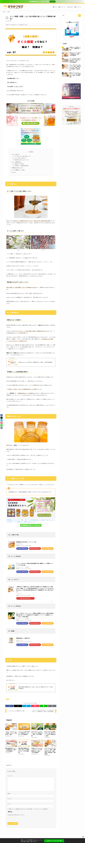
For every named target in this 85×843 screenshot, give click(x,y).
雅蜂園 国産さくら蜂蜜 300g (23, 638)
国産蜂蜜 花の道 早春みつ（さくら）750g (26, 542)
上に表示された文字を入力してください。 (16, 814)
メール (9, 798)
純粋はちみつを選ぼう (19, 163)
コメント (9, 775)
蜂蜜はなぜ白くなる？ (18, 167)
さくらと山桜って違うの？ (20, 158)
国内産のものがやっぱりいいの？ (22, 159)
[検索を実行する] (79, 15)
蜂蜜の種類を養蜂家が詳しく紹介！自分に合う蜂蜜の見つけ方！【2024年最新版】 (36, 687)
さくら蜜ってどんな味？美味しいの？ (23, 156)
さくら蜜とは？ (16, 154)
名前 (8, 793)
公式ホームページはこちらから (53, 840)
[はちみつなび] (13, 7)
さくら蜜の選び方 (17, 162)
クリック (53, 1)
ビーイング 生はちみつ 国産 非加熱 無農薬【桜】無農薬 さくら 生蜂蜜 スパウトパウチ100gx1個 (34, 564)
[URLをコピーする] (52, 706)
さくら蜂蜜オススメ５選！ (19, 170)
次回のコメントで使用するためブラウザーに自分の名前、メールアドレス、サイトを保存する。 (29, 809)
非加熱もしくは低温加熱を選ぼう (22, 165)
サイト (8, 804)
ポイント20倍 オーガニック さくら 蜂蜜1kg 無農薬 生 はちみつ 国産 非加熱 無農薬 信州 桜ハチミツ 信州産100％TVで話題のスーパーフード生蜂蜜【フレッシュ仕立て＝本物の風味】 (35, 615)
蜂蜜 (8, 699)
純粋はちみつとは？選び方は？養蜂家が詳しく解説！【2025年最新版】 (36, 362)
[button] (9, 706)
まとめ (14, 172)
